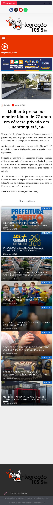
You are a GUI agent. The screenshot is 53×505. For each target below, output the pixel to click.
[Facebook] (11, 10)
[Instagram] (16, 10)
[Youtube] (21, 10)
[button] (3, 38)
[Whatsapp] (26, 10)
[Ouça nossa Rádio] (4, 46)
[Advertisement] (26, 435)
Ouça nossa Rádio (9, 53)
